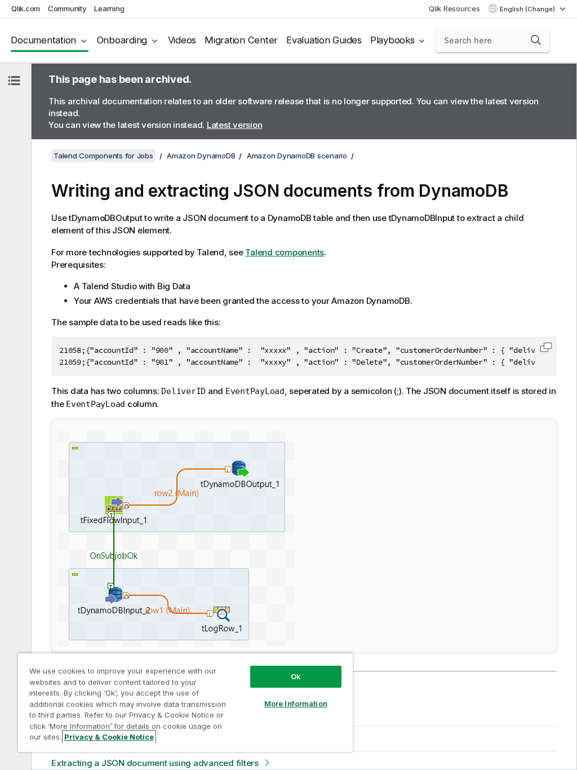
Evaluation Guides (324, 40)
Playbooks (392, 40)
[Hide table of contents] (14, 80)
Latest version (235, 125)
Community (67, 8)
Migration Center (241, 40)
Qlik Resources (454, 8)
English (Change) (528, 9)
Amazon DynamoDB (201, 155)
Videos (182, 40)
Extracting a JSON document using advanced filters (155, 763)
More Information (295, 703)
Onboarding (122, 40)
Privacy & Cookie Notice (109, 736)
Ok (296, 676)
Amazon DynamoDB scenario (297, 155)
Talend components (284, 252)
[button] (535, 40)
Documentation (43, 40)
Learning (109, 8)
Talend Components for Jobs (103, 155)
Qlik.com (25, 8)
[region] (185, 702)
